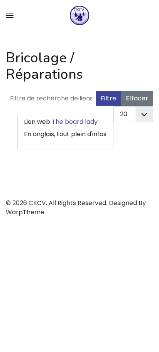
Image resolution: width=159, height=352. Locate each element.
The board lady (75, 121)
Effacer (137, 98)
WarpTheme (25, 212)
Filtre (108, 98)
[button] (10, 15)
